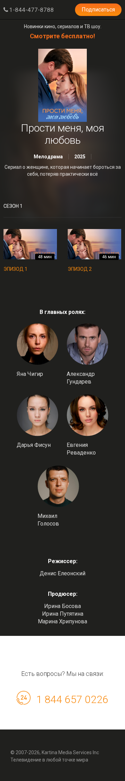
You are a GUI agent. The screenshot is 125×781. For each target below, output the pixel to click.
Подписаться (98, 9)
